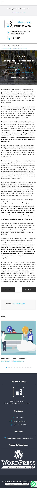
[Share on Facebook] (19, 77)
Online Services (19, 72)
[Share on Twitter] (23, 77)
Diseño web (10, 72)
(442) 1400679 (15, 38)
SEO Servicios (28, 72)
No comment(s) (28, 67)
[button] (33, 484)
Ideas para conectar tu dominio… (13, 358)
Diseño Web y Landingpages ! (11, 45)
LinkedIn (23, 12)
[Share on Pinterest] (26, 77)
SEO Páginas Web (19, 57)
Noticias (19, 70)
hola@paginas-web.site (20, 421)
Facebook (14, 12)
